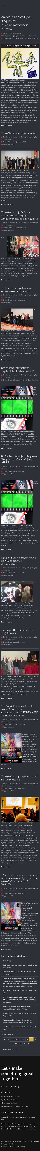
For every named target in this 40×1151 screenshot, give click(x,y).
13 (16, 1043)
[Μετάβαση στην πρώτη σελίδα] (5, 1039)
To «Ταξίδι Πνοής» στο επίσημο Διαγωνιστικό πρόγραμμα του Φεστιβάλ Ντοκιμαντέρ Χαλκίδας (19, 879)
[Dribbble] (19, 1086)
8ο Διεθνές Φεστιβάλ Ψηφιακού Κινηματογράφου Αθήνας (16, 23)
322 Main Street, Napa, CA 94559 (16, 1106)
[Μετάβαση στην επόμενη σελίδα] (24, 1043)
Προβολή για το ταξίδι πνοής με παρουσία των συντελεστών (18, 561)
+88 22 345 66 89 (10, 1100)
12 (12, 1043)
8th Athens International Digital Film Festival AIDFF (17, 369)
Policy (23, 1146)
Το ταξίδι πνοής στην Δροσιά (18, 133)
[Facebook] (2, 1086)
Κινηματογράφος (16, 36)
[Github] (10, 1086)
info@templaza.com (11, 1096)
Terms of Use (14, 1146)
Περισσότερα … (6, 125)
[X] (6, 1086)
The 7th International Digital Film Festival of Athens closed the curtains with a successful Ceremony (19, 999)
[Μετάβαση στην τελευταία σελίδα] (28, 1043)
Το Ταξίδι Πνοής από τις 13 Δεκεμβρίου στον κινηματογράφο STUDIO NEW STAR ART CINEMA (19, 710)
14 (20, 1043)
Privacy (4, 1146)
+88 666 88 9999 (10, 1103)
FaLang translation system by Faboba (8, 1049)
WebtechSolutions (10, 1144)
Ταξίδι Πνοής (7, 961)
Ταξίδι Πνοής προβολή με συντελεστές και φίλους (16, 289)
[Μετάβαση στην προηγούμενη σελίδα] (9, 1039)
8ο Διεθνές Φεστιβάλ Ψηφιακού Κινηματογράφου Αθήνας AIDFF (19, 459)
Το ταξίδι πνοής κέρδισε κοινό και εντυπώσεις (19, 778)
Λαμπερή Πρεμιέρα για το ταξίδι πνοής (17, 631)
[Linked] (15, 1086)
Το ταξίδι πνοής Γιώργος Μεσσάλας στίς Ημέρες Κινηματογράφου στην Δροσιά (19, 215)
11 (35, 1039)
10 (31, 1039)
